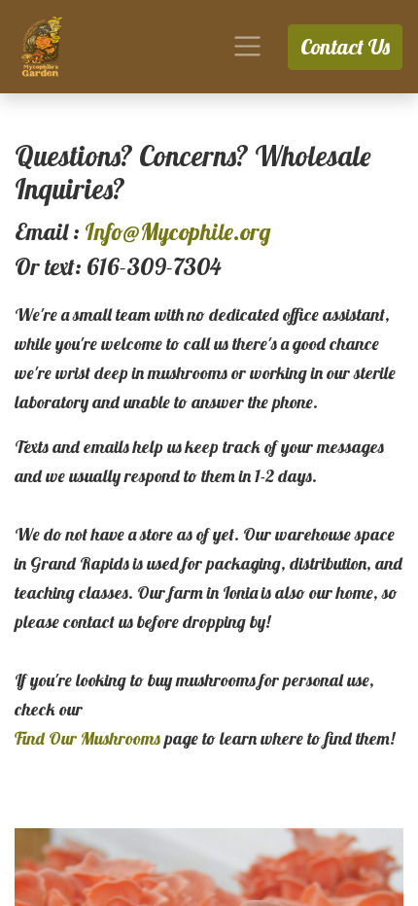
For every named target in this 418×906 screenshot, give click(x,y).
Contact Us (345, 46)
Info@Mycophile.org (178, 231)
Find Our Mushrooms (87, 738)
